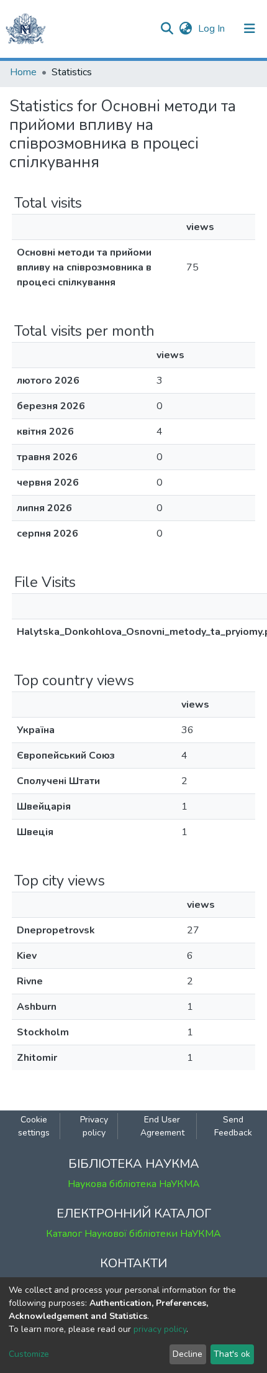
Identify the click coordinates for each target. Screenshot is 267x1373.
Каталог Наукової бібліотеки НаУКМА (133, 1234)
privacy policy (160, 1329)
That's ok (232, 1354)
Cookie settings (34, 1126)
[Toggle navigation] (249, 28)
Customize (29, 1354)
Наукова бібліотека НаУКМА (134, 1184)
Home (23, 72)
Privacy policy (94, 1126)
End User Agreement (162, 1126)
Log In (212, 28)
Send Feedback (233, 1126)
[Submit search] (166, 29)
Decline (187, 1354)
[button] (185, 28)
